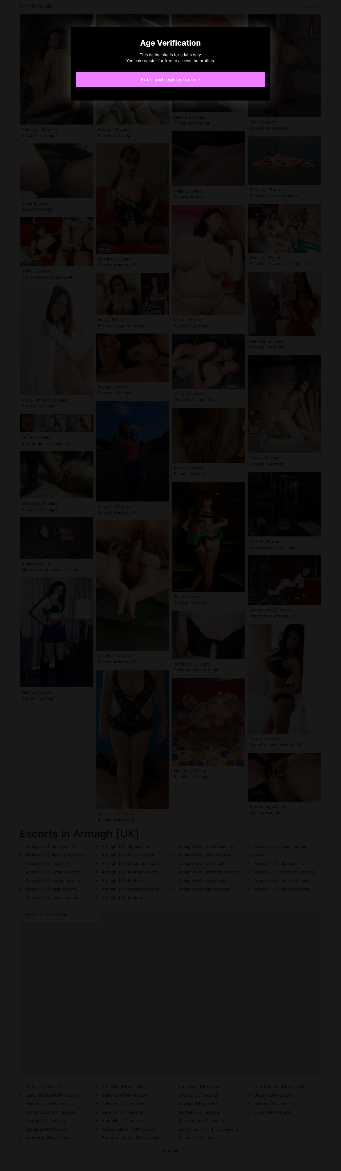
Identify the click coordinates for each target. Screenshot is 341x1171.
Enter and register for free (170, 79)
